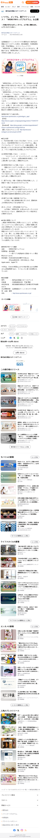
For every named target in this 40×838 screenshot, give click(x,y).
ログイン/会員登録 (32, 2)
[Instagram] (22, 830)
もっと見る (35, 457)
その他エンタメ (33, 334)
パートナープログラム (9, 814)
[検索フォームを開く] (23, 2)
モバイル (12, 326)
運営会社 (4, 810)
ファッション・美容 (27, 6)
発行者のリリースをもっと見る (20, 447)
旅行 (18, 6)
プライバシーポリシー (9, 821)
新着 (2, 6)
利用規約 (4, 817)
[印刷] (22, 338)
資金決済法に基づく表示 (10, 825)
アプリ (12, 334)
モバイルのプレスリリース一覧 (17, 789)
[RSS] (25, 830)
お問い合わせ (20, 352)
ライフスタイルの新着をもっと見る (20, 620)
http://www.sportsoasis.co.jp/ (22, 293)
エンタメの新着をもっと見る (20, 705)
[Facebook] (11, 338)
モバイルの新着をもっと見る (20, 536)
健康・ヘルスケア (21, 334)
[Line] (18, 338)
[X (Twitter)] (14, 338)
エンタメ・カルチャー (8, 329)
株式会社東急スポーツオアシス (10, 33)
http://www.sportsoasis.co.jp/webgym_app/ (15, 116)
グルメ (14, 6)
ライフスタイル (22, 326)
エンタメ (7, 6)
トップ (3, 789)
